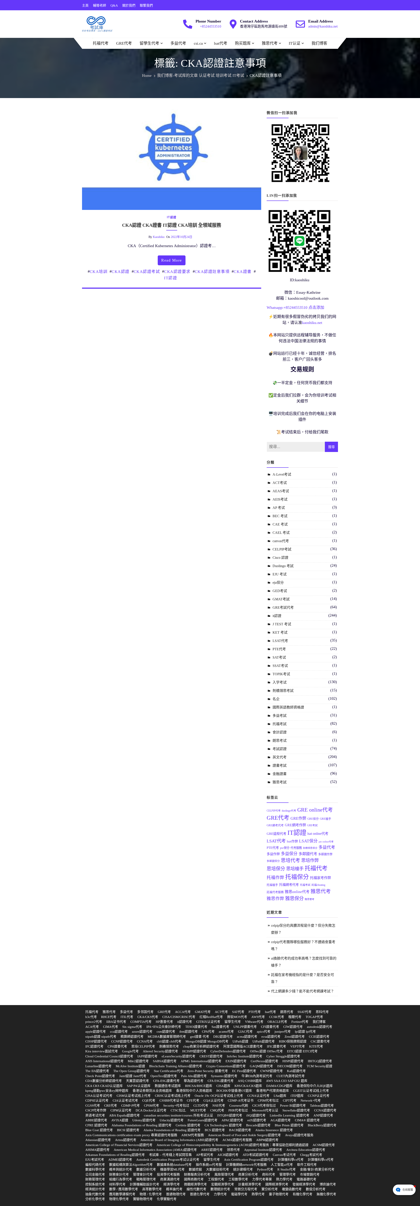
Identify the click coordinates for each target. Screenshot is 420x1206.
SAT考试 (279, 657)
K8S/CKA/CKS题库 (248, 1086)
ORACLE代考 (277, 1021)
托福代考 (100, 43)
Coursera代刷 (238, 1105)
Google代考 (130, 1051)
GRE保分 (313, 818)
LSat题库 (280, 1095)
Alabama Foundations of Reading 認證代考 (142, 1125)
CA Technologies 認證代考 (223, 1125)
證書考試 (280, 765)
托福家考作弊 (320, 878)
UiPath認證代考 (263, 1041)
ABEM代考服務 (192, 1135)
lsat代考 (220, 43)
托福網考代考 (289, 884)
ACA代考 (92, 1026)
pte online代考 (326, 841)
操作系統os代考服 (209, 1164)
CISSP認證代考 (96, 1041)
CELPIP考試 (282, 549)
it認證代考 (184, 1021)
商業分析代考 (248, 1174)
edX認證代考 (256, 1120)
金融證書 (280, 774)
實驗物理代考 (143, 1199)
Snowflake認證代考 (296, 1110)
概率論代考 (174, 1189)
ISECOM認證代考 (290, 1066)
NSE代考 (218, 1105)
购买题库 (243, 43)
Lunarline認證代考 (98, 1066)
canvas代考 (281, 541)
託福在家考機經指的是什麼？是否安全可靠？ (302, 978)
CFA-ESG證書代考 (166, 1081)
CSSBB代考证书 (171, 1100)
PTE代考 (279, 649)
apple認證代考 (95, 1031)
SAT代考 (238, 1012)
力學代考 (220, 1194)
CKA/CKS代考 (147, 1017)
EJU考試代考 (94, 1159)
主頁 (85, 5)
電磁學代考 (239, 1194)
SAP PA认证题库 (138, 1086)
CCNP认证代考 (318, 1095)
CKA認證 (121, 271)
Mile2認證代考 (138, 1061)
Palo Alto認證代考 (194, 1076)
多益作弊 (273, 854)
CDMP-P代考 (130, 1105)
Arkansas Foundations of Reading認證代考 (115, 1155)
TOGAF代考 (314, 1017)
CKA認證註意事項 (212, 271)
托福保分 (297, 877)
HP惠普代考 (164, 1021)
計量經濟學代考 (249, 1184)
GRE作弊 (298, 818)
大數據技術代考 (217, 1169)
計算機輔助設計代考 (144, 1184)
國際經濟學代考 (276, 1184)
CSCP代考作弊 (95, 1110)
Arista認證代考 (125, 1140)
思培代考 (290, 860)
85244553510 (296, 307)
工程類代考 (216, 1179)
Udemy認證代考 (144, 1120)
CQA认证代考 (213, 1100)
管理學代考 (287, 1174)
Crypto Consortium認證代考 (226, 1066)
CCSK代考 (276, 1017)
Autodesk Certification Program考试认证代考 (167, 1159)
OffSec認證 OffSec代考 (266, 1051)
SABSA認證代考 (165, 1061)
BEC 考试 (280, 516)
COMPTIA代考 (141, 1021)
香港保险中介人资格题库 (194, 1090)
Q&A (114, 5)
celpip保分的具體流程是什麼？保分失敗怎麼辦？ (303, 929)
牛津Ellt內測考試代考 (257, 1076)
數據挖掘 (195, 1169)
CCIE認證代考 (319, 1036)
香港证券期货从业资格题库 (152, 1090)
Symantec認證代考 (224, 1076)
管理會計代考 (143, 1174)
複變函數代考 (292, 1189)
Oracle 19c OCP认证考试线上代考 (219, 1095)
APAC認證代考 (232, 1120)
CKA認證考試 (147, 271)
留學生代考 (149, 43)
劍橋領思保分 (310, 848)
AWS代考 (258, 1017)
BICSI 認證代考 (128, 1130)
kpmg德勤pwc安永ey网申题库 (106, 1090)
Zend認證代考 (295, 1036)
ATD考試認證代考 (256, 1155)
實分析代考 (269, 1189)
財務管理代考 (95, 1179)
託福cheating (318, 884)
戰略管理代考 (146, 1179)
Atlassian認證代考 (98, 1140)
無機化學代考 (326, 1194)
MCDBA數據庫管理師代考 (167, 1036)
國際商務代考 (194, 1179)
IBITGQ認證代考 (320, 1061)
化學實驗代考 (167, 1199)
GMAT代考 (203, 1012)
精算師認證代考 (132, 1036)
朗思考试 (280, 740)
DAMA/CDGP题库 (279, 1086)
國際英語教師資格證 (288, 707)
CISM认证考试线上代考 (134, 1095)
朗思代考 (286, 1012)
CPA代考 (208, 1031)
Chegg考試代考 (311, 1155)
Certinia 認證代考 (188, 1125)
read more (171, 260)
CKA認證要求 (177, 271)
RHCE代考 (108, 1017)
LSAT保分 (308, 841)
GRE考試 (312, 825)
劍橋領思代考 (169, 1046)
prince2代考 (93, 1021)
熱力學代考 (284, 1179)
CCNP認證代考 (122, 1041)
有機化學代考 (302, 1194)
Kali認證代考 (296, 1071)
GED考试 (280, 591)
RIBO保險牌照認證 (292, 1041)
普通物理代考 (176, 1194)
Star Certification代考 (168, 1071)
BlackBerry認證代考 (322, 1125)
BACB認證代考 (240, 1130)
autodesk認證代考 (319, 1026)
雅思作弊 (275, 898)
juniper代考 (283, 1031)
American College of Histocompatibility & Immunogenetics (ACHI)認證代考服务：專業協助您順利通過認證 (232, 1145)
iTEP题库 (297, 1095)
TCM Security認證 (319, 1066)
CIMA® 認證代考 (307, 1120)
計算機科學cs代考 (291, 1159)
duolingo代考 (289, 810)
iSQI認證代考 (256, 1115)
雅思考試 (280, 782)
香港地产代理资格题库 (272, 1090)
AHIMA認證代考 (97, 1150)
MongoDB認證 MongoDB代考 (207, 1041)
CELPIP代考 (274, 810)
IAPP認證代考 (147, 1056)
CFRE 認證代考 (96, 1125)
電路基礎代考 (306, 1179)
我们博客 (319, 43)
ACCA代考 (183, 1012)
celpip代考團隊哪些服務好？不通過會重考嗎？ (303, 945)
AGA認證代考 (280, 1120)
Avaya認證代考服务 (299, 1135)
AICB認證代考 (227, 1155)
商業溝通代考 (170, 1179)
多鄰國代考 (308, 854)
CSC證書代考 (320, 1041)
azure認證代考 (142, 1031)
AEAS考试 (281, 491)
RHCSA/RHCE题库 (198, 1086)
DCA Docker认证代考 (151, 1110)
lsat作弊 (292, 841)
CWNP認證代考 (271, 1071)
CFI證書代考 (270, 1026)
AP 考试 (279, 508)
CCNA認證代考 (325, 1110)
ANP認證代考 (323, 1115)
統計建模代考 (243, 1169)
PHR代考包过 (238, 1110)
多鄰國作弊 (325, 854)
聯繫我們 (146, 5)
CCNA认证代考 (258, 1095)
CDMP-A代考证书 (241, 1100)
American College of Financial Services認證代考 (118, 1145)
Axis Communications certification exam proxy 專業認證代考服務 (131, 1135)
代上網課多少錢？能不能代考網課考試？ (302, 991)
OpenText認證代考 (163, 1076)
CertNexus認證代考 (264, 1061)
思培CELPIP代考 (143, 1046)
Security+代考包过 (176, 1105)
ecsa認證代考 (270, 1036)
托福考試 (280, 724)
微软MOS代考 (237, 1017)
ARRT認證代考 (212, 1150)
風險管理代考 (224, 1174)
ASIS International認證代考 (104, 1061)
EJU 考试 (280, 574)
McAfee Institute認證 (130, 1066)
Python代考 (265, 1169)
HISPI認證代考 (293, 1061)
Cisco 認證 (280, 557)
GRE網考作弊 (295, 825)
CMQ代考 (217, 1110)
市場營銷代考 (310, 1174)
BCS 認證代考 (215, 1130)
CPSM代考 (151, 1105)
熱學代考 (258, 1194)
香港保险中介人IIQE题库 (315, 1086)
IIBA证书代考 (116, 1021)
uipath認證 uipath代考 (100, 1036)
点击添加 (316, 307)
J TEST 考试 (282, 624)
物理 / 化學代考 (151, 1194)
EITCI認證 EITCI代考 (302, 1051)
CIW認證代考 (293, 1026)
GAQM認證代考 (261, 1066)
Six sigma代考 (132, 1026)
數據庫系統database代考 (174, 1164)
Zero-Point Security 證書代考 (207, 1071)
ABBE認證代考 (96, 1120)
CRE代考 (110, 1105)
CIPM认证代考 (120, 1110)
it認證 (172, 217)
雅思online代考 (297, 892)
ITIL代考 (127, 1017)
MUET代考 (198, 1110)
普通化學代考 (200, 1194)
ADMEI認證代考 (120, 1159)
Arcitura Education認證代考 (305, 1150)
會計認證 (280, 732)
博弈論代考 (328, 1184)
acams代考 (226, 1031)
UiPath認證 (240, 1041)
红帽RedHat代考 (211, 1017)
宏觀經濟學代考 (222, 1184)
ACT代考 (221, 1012)
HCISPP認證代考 (194, 1051)
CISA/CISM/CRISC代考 (178, 1017)
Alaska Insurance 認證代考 (274, 1130)
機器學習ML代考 (172, 1169)
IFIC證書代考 (276, 1046)
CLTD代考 (200, 1105)
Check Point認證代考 (100, 1076)
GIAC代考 (245, 1031)
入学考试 (280, 682)
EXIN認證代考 (236, 1061)
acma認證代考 (247, 1036)
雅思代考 (270, 43)
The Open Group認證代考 (131, 1071)
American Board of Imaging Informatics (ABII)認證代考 (179, 1140)
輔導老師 (99, 5)
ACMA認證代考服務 (237, 1140)
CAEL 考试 (281, 532)
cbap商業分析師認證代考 (201, 1046)
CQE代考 (148, 1100)
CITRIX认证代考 (208, 1021)
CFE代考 (193, 1100)
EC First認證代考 (244, 1071)
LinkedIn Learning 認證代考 (289, 1115)
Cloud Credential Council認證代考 (109, 1056)
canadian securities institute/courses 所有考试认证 (178, 1115)
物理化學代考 (119, 1199)
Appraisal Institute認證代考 (263, 1150)
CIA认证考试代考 (125, 1100)
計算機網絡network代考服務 (246, 1164)
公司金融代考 (95, 1174)
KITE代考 (316, 1046)
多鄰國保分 (273, 861)
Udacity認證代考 (172, 1120)
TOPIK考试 (281, 674)
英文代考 (280, 757)
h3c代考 (91, 1017)
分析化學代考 (95, 1199)
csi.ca (198, 43)
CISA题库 (223, 1086)
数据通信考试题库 (168, 1086)
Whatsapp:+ (276, 307)
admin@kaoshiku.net (323, 26)
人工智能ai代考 (282, 1164)
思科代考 (322, 1012)
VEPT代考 (297, 1046)
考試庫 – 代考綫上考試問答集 (170, 1155)
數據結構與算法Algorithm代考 (131, 1164)
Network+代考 (311, 1100)
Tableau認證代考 (322, 1105)
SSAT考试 (280, 666)
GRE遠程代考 (276, 833)
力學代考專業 (262, 1179)
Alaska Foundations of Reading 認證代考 (172, 1130)
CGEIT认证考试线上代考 (311, 1090)
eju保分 (278, 582)
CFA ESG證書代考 (221, 1081)
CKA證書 (243, 271)
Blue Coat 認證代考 (99, 1130)
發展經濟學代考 (303, 1184)
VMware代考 (254, 1021)
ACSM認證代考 (324, 1145)
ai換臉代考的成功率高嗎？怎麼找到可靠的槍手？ (303, 961)
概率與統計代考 (120, 1169)
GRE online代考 (315, 810)
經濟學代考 (171, 1184)
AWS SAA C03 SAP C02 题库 (286, 1081)
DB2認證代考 (223, 1036)
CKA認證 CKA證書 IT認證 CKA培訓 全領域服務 (171, 225)
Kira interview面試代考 (101, 1051)
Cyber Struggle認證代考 (283, 1056)
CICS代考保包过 (264, 1105)
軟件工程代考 (307, 1164)
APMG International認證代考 (201, 1061)
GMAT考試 (281, 599)
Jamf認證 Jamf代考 (132, 1076)
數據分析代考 (146, 1169)
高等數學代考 (152, 1189)
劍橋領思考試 (283, 691)
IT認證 (170, 278)
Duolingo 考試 (283, 566)
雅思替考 (309, 899)
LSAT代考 (280, 641)
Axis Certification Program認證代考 (249, 1159)
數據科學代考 (95, 1169)
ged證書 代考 (199, 1036)
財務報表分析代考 (197, 1174)
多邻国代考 (145, 1012)
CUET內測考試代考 (290, 1076)
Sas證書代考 (220, 1026)
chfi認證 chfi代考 (169, 1041)
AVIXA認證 (119, 1120)
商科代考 (268, 1174)
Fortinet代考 (299, 1021)
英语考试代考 (95, 1115)
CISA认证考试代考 (98, 1095)
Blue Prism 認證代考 (289, 1125)
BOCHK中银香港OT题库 (234, 1090)
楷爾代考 (294, 1017)
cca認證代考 (119, 1031)
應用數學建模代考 (122, 1194)
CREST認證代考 (211, 1056)
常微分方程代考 (245, 1189)
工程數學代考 (238, 1179)
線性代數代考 (196, 1189)
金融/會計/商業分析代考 (317, 1169)
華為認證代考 (193, 1081)
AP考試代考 (204, 1155)
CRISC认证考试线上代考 (173, 1095)
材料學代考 (117, 1184)
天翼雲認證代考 (137, 1081)
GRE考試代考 (283, 607)
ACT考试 (280, 483)
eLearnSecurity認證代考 (178, 1056)
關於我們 (128, 5)
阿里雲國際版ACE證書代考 (243, 1046)
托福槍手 (272, 884)
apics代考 (263, 1031)
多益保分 (289, 853)
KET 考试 (280, 632)
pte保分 (284, 847)
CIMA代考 (110, 1026)
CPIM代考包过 (268, 1100)
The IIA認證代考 (97, 1071)
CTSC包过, (178, 1110)
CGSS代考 (92, 1105)
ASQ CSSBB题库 (250, 1081)
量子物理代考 (279, 1194)
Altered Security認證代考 (160, 1051)
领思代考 (233, 1150)
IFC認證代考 (94, 1046)
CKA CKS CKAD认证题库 (104, 1086)
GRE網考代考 (275, 825)
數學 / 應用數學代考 (123, 1189)
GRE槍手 (325, 818)
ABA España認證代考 (124, 1115)
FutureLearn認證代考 (202, 1120)
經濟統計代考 (95, 1189)
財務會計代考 (119, 1174)
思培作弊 (310, 860)
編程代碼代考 (95, 1164)
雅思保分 (294, 898)
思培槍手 (295, 868)
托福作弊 (275, 877)
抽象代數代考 (95, 1194)
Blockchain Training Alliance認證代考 (175, 1066)
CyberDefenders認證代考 (228, 1051)
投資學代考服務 (168, 1174)
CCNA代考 (145, 1041)
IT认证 (294, 43)
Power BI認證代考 (293, 1105)
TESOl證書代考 (196, 1026)
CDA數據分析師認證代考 (103, 1081)
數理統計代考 (220, 1189)
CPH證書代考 (117, 1046)
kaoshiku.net (312, 322)
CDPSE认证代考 (96, 1100)
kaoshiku (158, 237)
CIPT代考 (289, 1100)
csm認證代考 (166, 1031)
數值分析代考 (316, 1189)
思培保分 (276, 868)
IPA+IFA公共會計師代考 (163, 1026)
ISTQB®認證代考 (229, 1115)
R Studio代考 (286, 1169)
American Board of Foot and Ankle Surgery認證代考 (244, 1135)
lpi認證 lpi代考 (305, 1031)
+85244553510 (210, 26)
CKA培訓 (99, 271)
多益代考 (178, 43)
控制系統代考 (95, 1184)
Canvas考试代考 (284, 1155)
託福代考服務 (275, 892)
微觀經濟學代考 (195, 1184)
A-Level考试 (282, 474)
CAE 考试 (280, 524)
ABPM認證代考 (267, 1140)
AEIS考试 (280, 499)
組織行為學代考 (120, 1179)
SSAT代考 (305, 1012)
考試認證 (280, 749)
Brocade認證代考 (258, 1125)
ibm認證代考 (188, 1031)
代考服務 (296, 847)
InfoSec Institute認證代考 (244, 1056)
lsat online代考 (317, 834)
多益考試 (280, 715)
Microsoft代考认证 (265, 1110)
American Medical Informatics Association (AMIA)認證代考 (155, 1150)
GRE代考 (124, 43)
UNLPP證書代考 (245, 1026)
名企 (276, 699)
